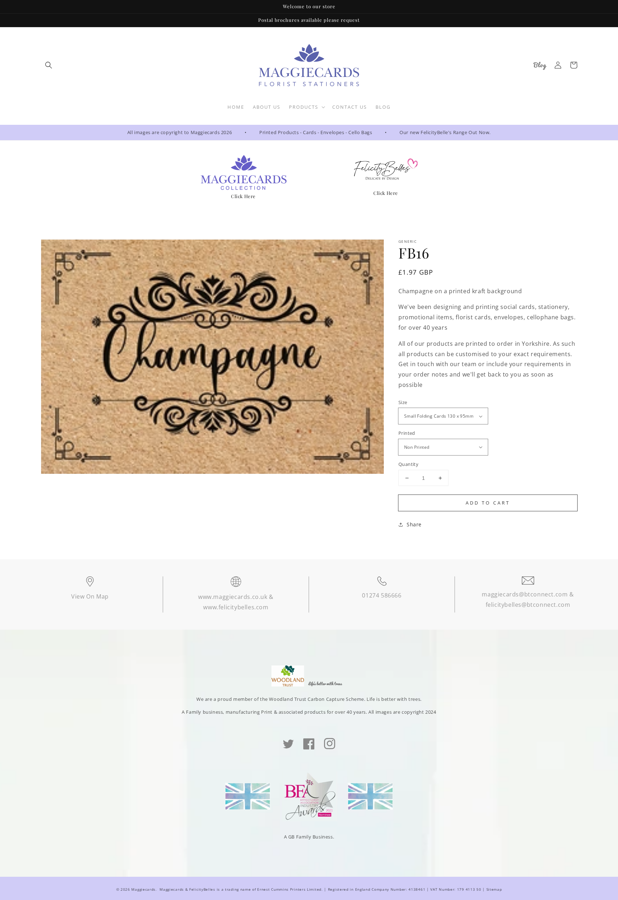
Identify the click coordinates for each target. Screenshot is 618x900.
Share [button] (414, 524)
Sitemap (494, 889)
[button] (49, 65)
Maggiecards (143, 889)
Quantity (408, 464)
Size (402, 402)
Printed (406, 433)
